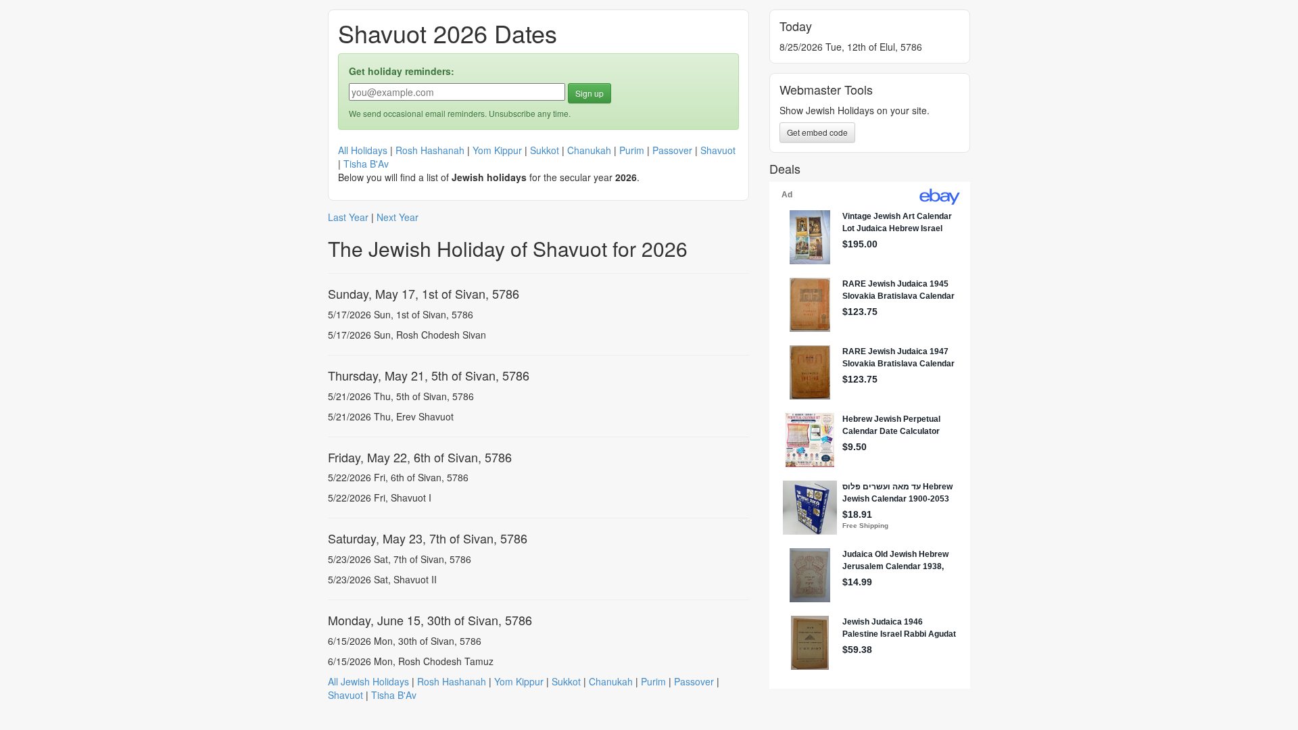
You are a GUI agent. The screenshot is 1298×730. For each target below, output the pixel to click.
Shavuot (718, 150)
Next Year (397, 217)
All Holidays (362, 150)
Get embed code (817, 132)
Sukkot (544, 150)
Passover (672, 150)
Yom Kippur (497, 150)
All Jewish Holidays (368, 681)
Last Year (348, 217)
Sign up (589, 93)
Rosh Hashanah (429, 150)
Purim (631, 150)
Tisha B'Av (366, 163)
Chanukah (589, 150)
